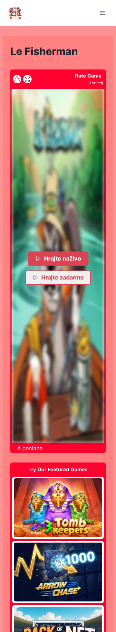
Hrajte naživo (63, 258)
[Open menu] (102, 13)
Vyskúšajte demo (58, 507)
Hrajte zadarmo (62, 277)
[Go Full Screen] (27, 79)
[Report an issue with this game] (17, 79)
